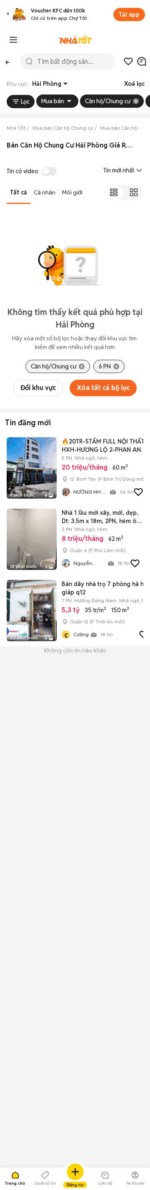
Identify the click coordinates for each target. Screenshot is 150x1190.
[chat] (142, 61)
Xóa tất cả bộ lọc (103, 387)
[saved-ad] (128, 61)
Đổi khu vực (38, 387)
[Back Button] (7, 61)
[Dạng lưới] (133, 192)
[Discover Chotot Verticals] (13, 40)
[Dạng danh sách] (114, 192)
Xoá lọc (134, 83)
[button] (8, 14)
